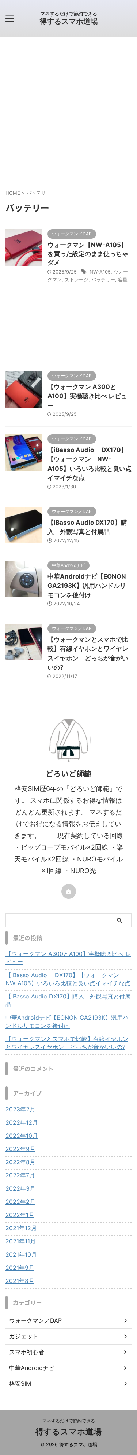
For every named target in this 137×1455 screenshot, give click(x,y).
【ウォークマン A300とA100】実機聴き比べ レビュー (87, 396)
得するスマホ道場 (68, 21)
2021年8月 (19, 1280)
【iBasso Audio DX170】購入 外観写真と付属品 (68, 1000)
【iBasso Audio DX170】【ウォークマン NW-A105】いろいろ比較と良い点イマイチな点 (67, 979)
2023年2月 (20, 1109)
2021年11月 (20, 1241)
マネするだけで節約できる (68, 1420)
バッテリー (103, 279)
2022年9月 (20, 1148)
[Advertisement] (68, 109)
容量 (123, 279)
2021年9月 (19, 1267)
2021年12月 (21, 1228)
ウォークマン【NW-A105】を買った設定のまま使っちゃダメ (87, 253)
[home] (68, 891)
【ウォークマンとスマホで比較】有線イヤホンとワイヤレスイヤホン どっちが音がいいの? (66, 1043)
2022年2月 (20, 1201)
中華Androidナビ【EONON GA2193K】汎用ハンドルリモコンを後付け (86, 586)
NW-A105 (100, 272)
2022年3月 (20, 1188)
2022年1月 (19, 1214)
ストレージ (76, 279)
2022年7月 (20, 1175)
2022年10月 (21, 1135)
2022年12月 (21, 1122)
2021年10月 (21, 1254)
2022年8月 (20, 1162)
